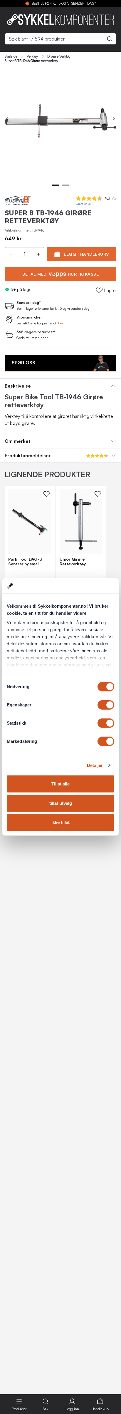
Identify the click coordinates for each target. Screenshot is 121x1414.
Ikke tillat (60, 822)
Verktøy (32, 56)
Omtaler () (83, 203)
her (60, 323)
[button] (10, 254)
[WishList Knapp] (47, 494)
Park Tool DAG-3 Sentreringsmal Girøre (25, 561)
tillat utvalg (60, 803)
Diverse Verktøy (58, 56)
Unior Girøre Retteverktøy (73, 561)
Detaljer (95, 765)
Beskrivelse (18, 386)
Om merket (18, 441)
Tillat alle (60, 783)
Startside (11, 56)
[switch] (106, 705)
